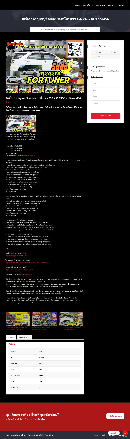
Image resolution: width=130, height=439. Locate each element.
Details (10, 337)
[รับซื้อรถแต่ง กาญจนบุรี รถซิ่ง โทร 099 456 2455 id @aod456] (44, 319)
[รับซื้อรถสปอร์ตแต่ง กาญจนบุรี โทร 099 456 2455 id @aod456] (18, 319)
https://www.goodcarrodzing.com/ (17, 256)
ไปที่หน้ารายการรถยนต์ (115, 416)
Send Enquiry (106, 116)
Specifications (24, 337)
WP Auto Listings (48, 435)
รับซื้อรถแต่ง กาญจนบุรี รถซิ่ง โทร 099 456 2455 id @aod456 (44, 328)
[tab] (11, 337)
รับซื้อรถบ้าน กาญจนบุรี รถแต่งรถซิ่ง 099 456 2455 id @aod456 (70, 328)
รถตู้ (103, 435)
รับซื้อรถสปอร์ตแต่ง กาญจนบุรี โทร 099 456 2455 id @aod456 (16, 328)
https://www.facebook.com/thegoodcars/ (19, 270)
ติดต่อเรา (121, 5)
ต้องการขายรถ (100, 5)
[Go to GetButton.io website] (125, 437)
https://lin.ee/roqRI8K (28, 156)
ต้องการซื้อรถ (87, 5)
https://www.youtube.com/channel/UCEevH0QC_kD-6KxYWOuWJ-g (27, 263)
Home (41, 30)
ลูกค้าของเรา (112, 5)
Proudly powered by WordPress (16, 435)
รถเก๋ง (41, 381)
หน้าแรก (77, 5)
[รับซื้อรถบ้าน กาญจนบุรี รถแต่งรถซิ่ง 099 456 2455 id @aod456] (71, 319)
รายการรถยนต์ (49, 30)
